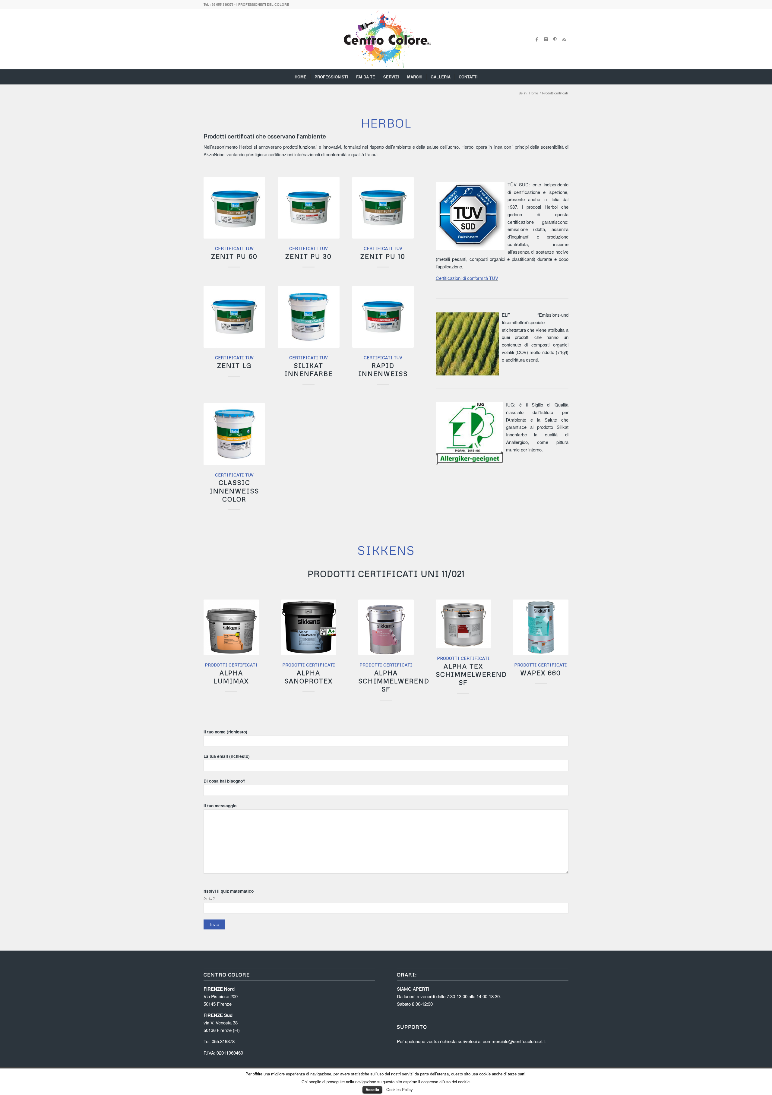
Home (533, 93)
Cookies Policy (399, 1089)
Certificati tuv (234, 248)
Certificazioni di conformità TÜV (467, 278)
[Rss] (563, 39)
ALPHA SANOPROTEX (308, 677)
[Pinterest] (554, 39)
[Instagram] (545, 39)
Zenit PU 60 (234, 256)
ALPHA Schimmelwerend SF (393, 681)
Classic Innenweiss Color (234, 491)
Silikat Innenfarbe (308, 370)
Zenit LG (234, 365)
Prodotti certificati (231, 664)
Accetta (372, 1089)
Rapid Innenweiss (383, 370)
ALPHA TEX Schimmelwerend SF (471, 674)
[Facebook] (536, 39)
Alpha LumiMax (231, 677)
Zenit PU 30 (308, 256)
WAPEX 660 (540, 673)
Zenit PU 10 (382, 256)
